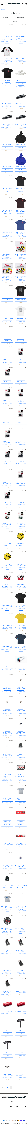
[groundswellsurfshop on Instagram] (12, 1101)
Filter (6, 17)
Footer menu (14, 1106)
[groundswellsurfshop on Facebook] (15, 1101)
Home (3, 10)
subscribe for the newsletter (14, 1113)
